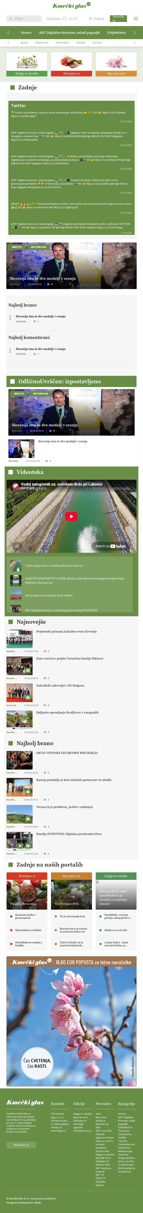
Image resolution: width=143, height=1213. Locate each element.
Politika (122, 1138)
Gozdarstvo (124, 1172)
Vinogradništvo (126, 1158)
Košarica (100, 1121)
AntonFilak (38, 247)
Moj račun (101, 1117)
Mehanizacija (125, 1151)
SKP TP (100, 1175)
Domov (26, 32)
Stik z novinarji (104, 1131)
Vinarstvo (41, 43)
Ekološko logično (101, 1183)
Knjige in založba (82, 1114)
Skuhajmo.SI (102, 1161)
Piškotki (100, 1134)
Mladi (24, 43)
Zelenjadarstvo (126, 1144)
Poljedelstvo (116, 32)
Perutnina (62, 43)
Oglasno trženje (105, 1138)
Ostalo (97, 43)
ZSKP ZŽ (100, 1178)
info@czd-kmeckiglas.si (58, 1129)
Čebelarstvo (125, 1134)
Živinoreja (123, 1131)
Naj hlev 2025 (103, 1165)
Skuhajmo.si (80, 1121)
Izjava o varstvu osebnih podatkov (104, 1144)
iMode (37, 1203)
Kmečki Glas (102, 1151)
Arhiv (98, 1114)
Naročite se (118, 18)
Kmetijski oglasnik (78, 1125)
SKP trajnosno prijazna (103, 1170)
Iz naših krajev (126, 1165)
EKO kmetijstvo (126, 1168)
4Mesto (17, 247)
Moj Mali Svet (103, 1158)
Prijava (99, 19)
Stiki (98, 1127)
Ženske (80, 43)
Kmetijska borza (82, 1131)
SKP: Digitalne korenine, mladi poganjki (69, 32)
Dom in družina (126, 1161)
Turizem (122, 1141)
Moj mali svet (80, 1117)
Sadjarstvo (124, 1148)
